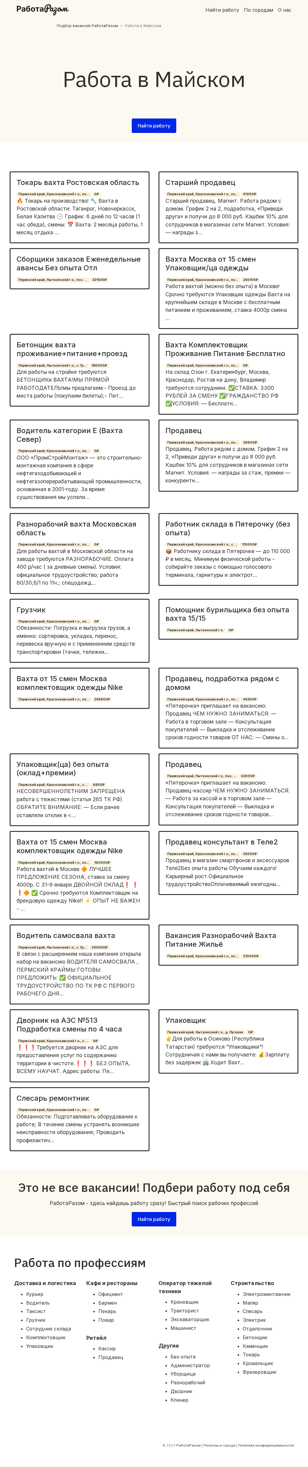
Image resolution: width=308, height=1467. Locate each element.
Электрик (254, 1320)
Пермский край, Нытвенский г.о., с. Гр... (52, 366)
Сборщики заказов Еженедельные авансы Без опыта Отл (79, 263)
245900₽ (102, 699)
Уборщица (183, 1374)
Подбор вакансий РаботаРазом (87, 25)
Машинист (183, 1328)
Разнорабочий (188, 1382)
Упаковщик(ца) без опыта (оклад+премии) (63, 768)
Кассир (107, 1349)
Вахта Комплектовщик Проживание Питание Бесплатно (225, 349)
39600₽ (250, 442)
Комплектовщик (46, 1337)
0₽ (96, 194)
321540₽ (99, 280)
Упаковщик (185, 1020)
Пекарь (107, 1311)
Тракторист (185, 1311)
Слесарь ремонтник (53, 1098)
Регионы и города (219, 1445)
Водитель (38, 1303)
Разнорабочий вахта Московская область (76, 528)
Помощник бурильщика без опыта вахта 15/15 (227, 614)
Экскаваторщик (190, 1319)
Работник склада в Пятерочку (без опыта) (227, 528)
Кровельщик (258, 1363)
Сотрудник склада (48, 1329)
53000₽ (248, 776)
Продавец (183, 430)
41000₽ (249, 194)
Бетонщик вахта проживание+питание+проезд (72, 349)
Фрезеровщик (259, 1372)
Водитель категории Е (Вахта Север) (70, 435)
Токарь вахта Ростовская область (78, 182)
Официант (110, 1294)
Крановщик (185, 1302)
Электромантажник (267, 1294)
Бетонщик (255, 1337)
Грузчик (31, 609)
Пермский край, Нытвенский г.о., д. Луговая (205, 1032)
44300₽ (250, 699)
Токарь (251, 1355)
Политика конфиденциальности (266, 1445)
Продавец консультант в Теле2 (221, 842)
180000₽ (99, 366)
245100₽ (250, 280)
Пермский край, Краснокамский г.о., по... (53, 194)
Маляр (250, 1303)
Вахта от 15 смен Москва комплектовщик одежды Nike (70, 683)
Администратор (190, 1365)
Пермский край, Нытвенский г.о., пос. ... (52, 280)
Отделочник (257, 1329)
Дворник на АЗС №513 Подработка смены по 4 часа (69, 1024)
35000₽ (250, 854)
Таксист (36, 1311)
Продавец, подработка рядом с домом (222, 683)
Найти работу (222, 10)
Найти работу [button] (154, 126)
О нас (284, 10)
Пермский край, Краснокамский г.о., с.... (202, 544)
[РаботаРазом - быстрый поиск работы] (42, 9)
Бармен (107, 1303)
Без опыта (183, 1357)
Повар (106, 1320)
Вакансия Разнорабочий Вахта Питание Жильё (220, 940)
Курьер (34, 1294)
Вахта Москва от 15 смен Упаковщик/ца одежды (210, 263)
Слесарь (253, 1311)
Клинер (179, 1400)
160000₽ (102, 863)
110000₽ (249, 544)
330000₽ (99, 947)
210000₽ (251, 956)
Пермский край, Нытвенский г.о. (195, 630)
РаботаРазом (188, 1445)
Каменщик (255, 1346)
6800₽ (99, 785)
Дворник (181, 1391)
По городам (258, 10)
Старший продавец (200, 182)
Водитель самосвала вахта (66, 935)
